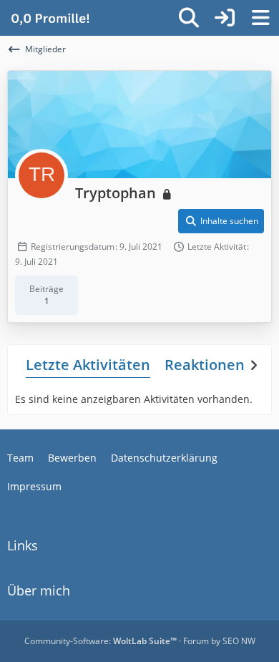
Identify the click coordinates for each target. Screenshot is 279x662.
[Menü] (260, 18)
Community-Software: (100, 641)
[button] (221, 221)
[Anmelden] (224, 18)
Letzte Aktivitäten (88, 364)
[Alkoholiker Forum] (50, 18)
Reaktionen (205, 364)
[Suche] (189, 18)
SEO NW (238, 641)
